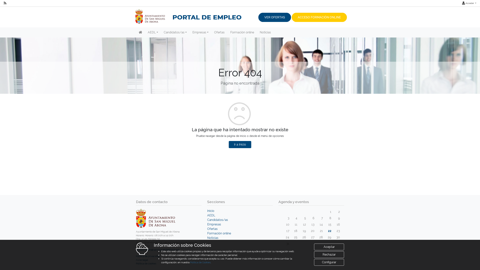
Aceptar (329, 247)
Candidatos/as (217, 220)
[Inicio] (140, 32)
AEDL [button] (152, 32)
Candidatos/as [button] (174, 32)
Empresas (214, 224)
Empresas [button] (199, 32)
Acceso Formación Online (319, 17)
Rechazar (329, 254)
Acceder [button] (470, 3)
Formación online (242, 32)
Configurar (329, 262)
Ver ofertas (274, 17)
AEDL (211, 215)
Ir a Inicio (240, 144)
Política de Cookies (200, 262)
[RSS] (5, 3)
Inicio (210, 211)
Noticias (265, 32)
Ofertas (219, 32)
